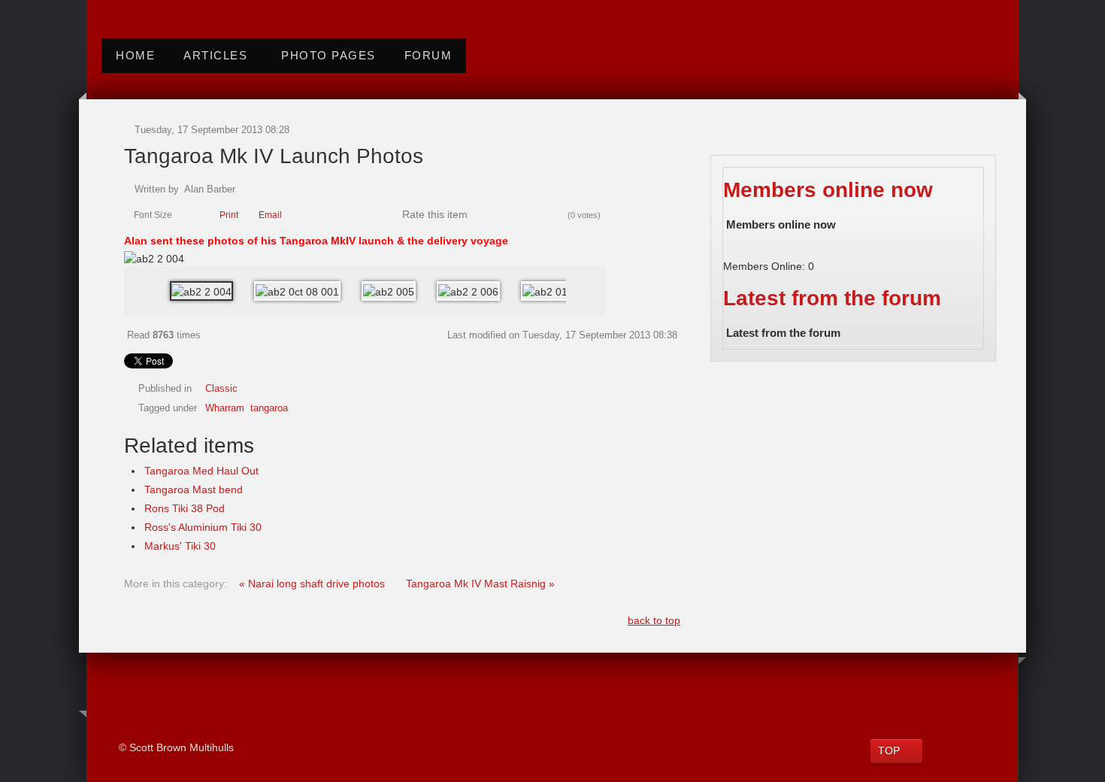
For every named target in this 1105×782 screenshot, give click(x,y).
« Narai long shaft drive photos (313, 583)
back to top (654, 620)
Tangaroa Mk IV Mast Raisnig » (480, 583)
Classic (221, 388)
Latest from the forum (832, 298)
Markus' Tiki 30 (180, 546)
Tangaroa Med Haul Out (201, 471)
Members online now (828, 190)
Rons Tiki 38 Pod (184, 508)
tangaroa (269, 408)
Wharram (224, 408)
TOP (889, 750)
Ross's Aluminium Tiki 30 (203, 527)
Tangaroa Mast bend (193, 489)
